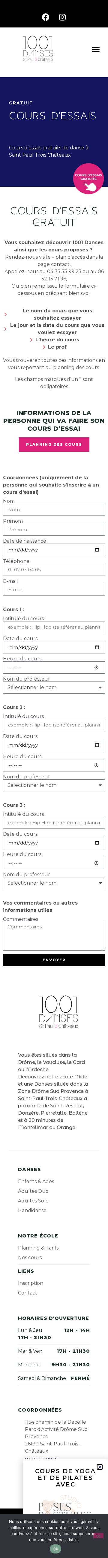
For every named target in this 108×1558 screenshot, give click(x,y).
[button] (95, 49)
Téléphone (16, 561)
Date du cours (20, 638)
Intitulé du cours (23, 618)
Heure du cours (22, 658)
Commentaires (20, 919)
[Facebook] (45, 16)
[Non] (98, 1535)
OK (55, 1549)
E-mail (10, 581)
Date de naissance (24, 541)
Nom (9, 501)
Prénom (13, 521)
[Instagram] (62, 16)
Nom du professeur (26, 679)
